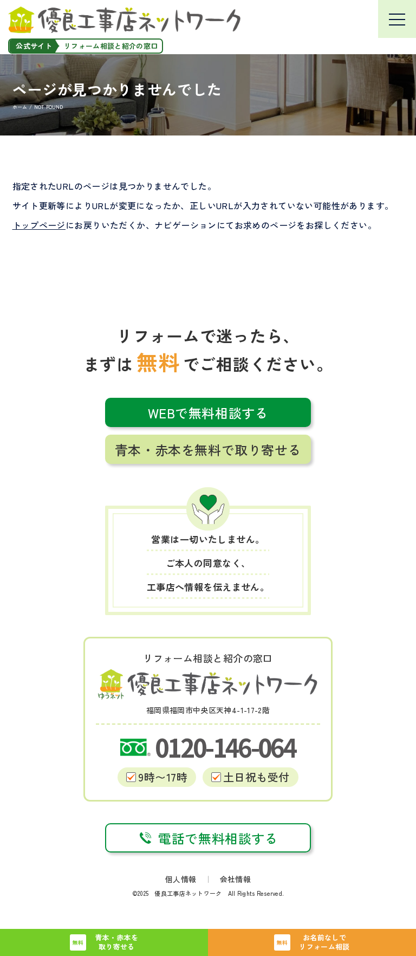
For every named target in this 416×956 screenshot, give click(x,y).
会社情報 (235, 879)
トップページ (39, 224)
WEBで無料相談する (208, 412)
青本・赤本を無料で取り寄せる (208, 449)
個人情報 (180, 879)
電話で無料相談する (218, 838)
